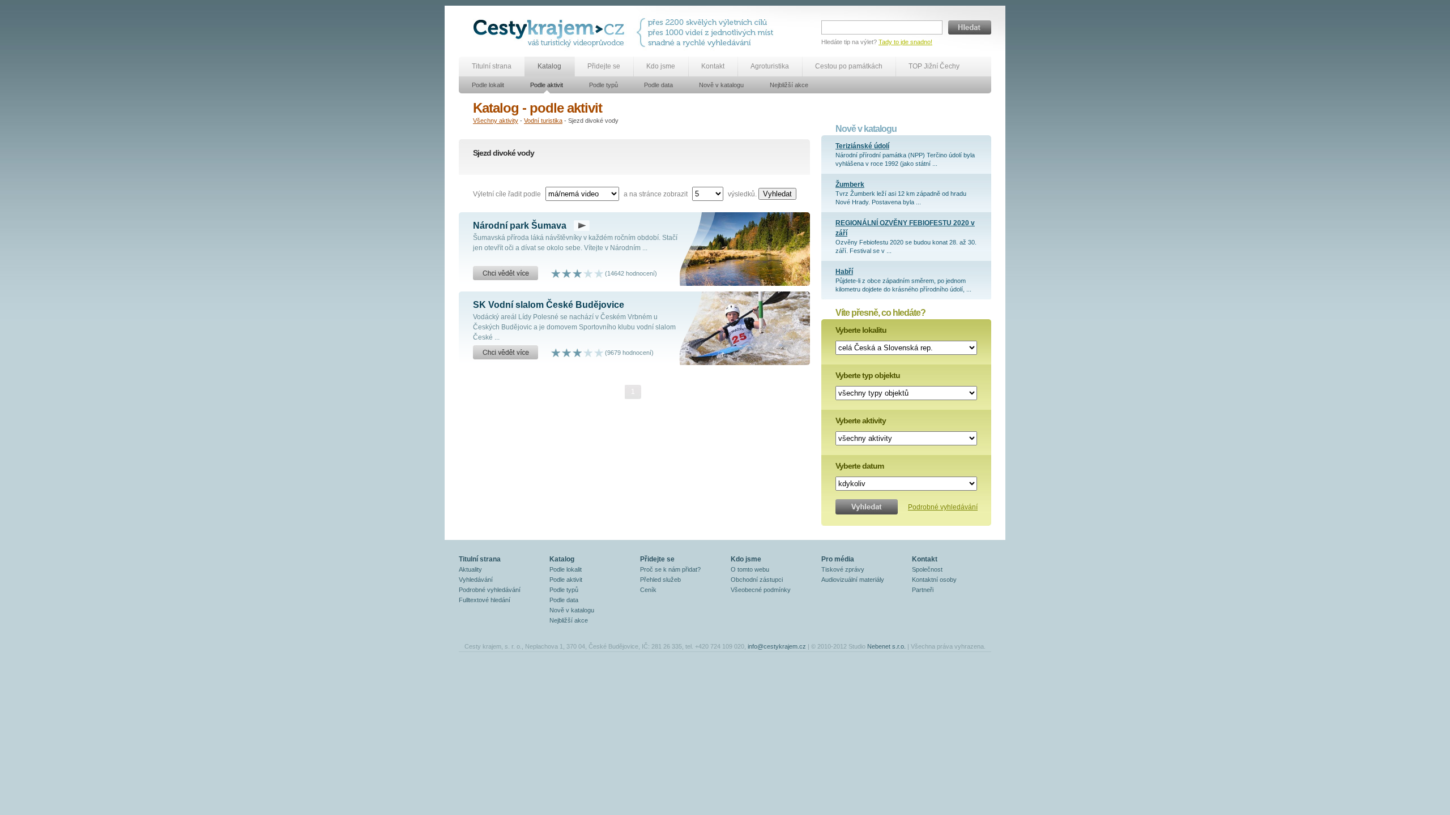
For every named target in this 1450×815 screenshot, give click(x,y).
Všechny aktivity (495, 120)
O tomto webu (750, 569)
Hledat (969, 27)
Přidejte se (603, 66)
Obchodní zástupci (757, 579)
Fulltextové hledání (484, 600)
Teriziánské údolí (862, 146)
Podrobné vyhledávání (943, 507)
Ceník (648, 589)
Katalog (549, 66)
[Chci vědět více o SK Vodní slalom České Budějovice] (505, 352)
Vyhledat (777, 194)
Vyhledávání (476, 579)
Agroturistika (769, 66)
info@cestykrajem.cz (777, 646)
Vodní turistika (543, 120)
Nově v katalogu (721, 85)
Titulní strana (491, 66)
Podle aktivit (546, 85)
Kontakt (712, 66)
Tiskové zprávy (842, 569)
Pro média (837, 559)
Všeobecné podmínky (761, 589)
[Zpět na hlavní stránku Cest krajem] (551, 32)
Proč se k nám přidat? (670, 569)
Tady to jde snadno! (905, 41)
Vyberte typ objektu (867, 375)
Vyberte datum (859, 465)
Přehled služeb (660, 579)
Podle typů (603, 85)
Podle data (658, 85)
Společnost (927, 569)
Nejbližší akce (789, 85)
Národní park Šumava (519, 225)
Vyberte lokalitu (860, 329)
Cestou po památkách (848, 66)
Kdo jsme (660, 66)
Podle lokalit (488, 85)
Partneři (922, 589)
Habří (844, 272)
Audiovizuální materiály (852, 579)
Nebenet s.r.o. (886, 646)
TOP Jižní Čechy (934, 66)
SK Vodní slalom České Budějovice (548, 305)
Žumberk (849, 184)
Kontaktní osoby (934, 579)
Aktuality (470, 569)
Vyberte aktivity (860, 420)
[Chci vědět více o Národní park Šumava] (505, 273)
